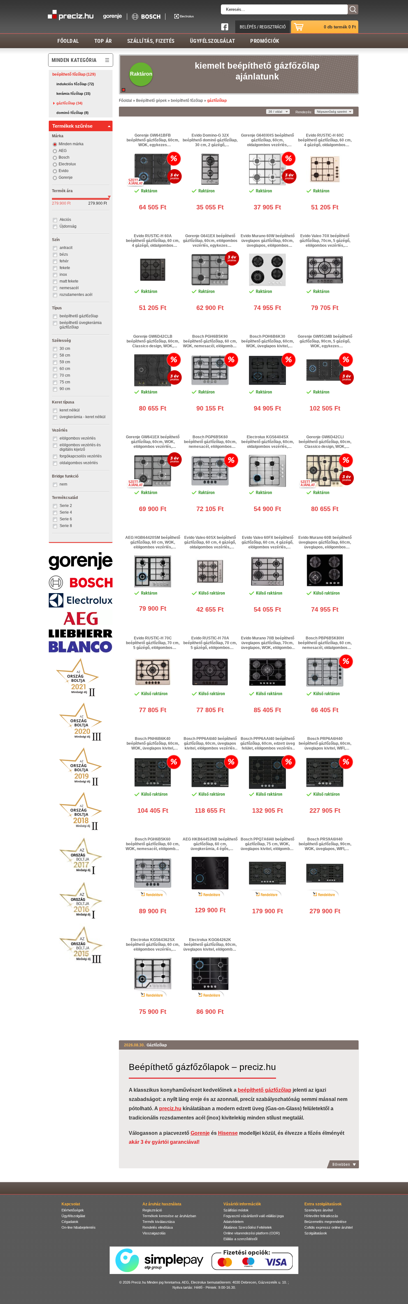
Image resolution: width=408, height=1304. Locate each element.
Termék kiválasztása (158, 1222)
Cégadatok (70, 1222)
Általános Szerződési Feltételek (247, 1227)
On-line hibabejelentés (79, 1227)
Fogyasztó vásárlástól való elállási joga (253, 1216)
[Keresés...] (352, 9)
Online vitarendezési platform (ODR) (251, 1233)
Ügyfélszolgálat (212, 40)
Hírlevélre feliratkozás (321, 1216)
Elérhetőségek (73, 1210)
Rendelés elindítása (157, 1227)
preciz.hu (170, 1108)
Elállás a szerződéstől (240, 1239)
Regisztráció (152, 1210)
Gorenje (200, 1133)
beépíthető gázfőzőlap (264, 1090)
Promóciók (264, 40)
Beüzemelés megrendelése (325, 1222)
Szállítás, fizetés (151, 40)
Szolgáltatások (315, 1233)
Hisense (228, 1133)
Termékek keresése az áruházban (169, 1216)
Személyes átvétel (318, 1210)
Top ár (103, 40)
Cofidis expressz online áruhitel (328, 1227)
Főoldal (68, 40)
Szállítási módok (236, 1210)
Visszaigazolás (154, 1233)
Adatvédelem (233, 1222)
